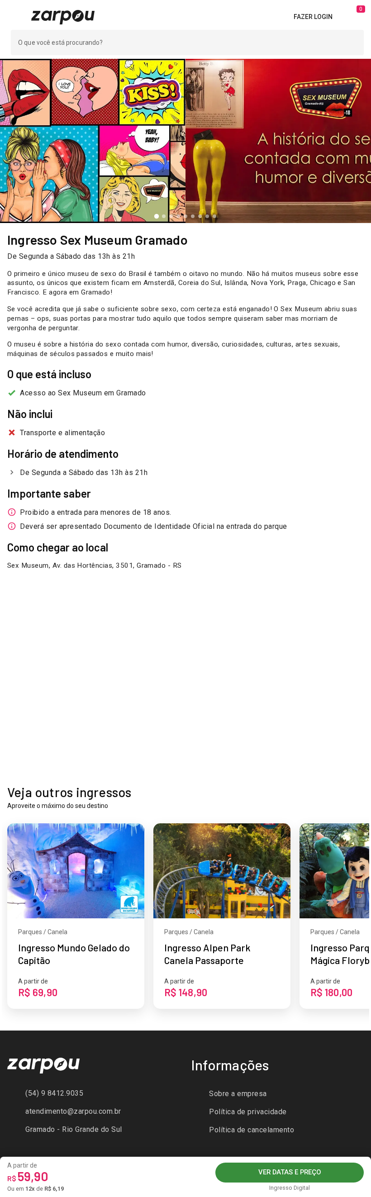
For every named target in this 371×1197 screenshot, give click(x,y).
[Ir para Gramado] (63, 16)
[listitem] (93, 1093)
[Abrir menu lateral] (15, 16)
